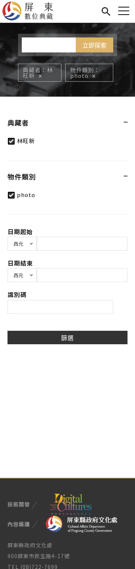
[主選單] (123, 10)
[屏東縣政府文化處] (81, 523)
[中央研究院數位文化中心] (70, 503)
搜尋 (106, 10)
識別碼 (17, 294)
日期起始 (20, 231)
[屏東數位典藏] (32, 11)
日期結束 (20, 262)
